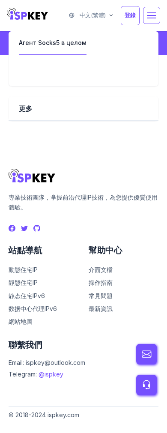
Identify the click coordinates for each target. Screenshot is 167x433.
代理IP (17, 424)
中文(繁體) (92, 15)
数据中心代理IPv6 (33, 308)
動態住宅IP (23, 269)
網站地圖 (21, 321)
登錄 (130, 15)
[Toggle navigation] (151, 15)
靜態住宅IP (23, 282)
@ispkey (51, 374)
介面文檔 (101, 269)
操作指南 (101, 282)
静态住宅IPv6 (27, 295)
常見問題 (101, 295)
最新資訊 (101, 308)
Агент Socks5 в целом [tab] (52, 42)
